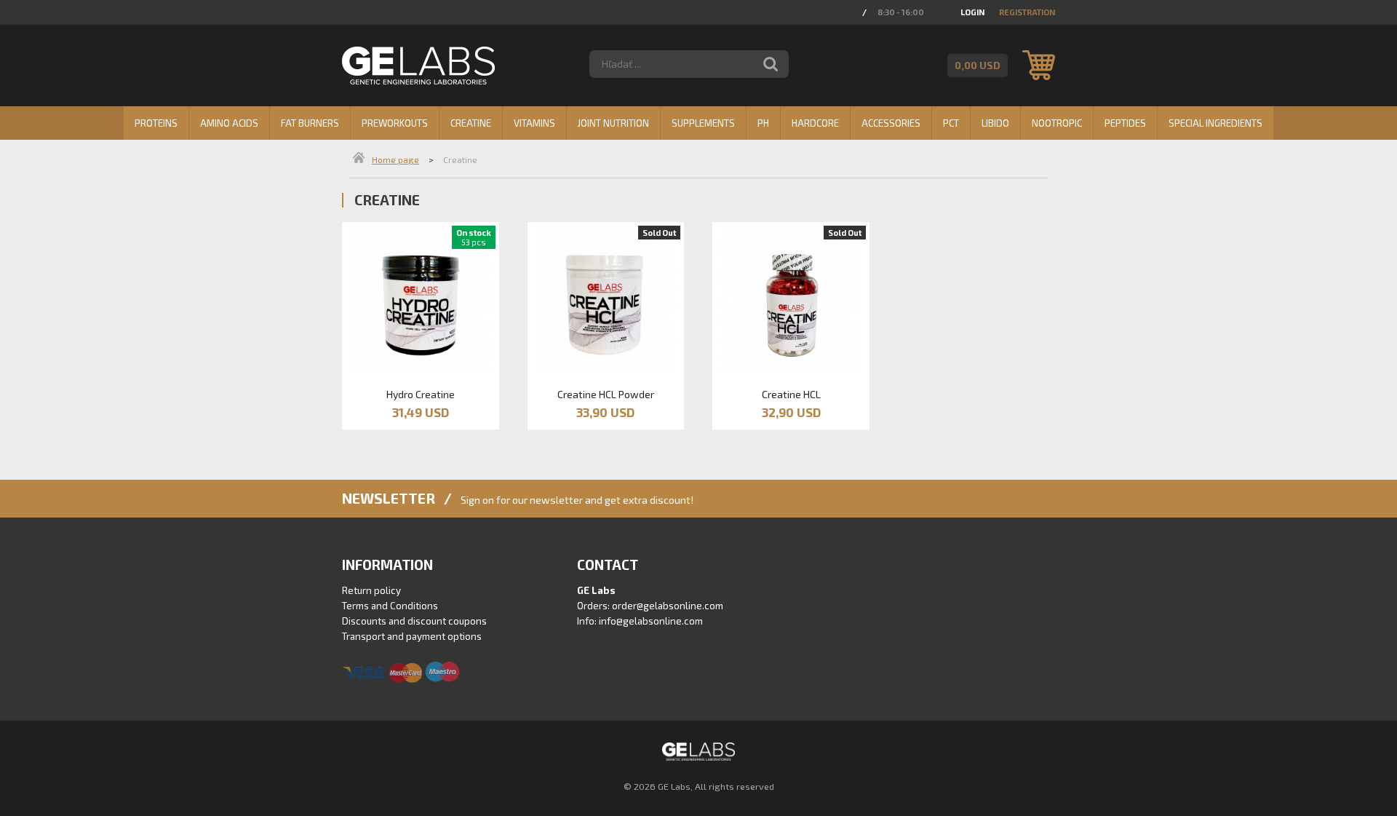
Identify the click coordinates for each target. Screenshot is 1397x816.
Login (972, 12)
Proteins (156, 123)
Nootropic (1057, 123)
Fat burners (310, 123)
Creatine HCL (791, 394)
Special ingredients (1215, 123)
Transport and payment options (412, 636)
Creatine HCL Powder (605, 394)
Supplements (703, 123)
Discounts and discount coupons (414, 621)
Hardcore (815, 123)
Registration (1027, 12)
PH (763, 123)
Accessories (890, 123)
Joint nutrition (613, 123)
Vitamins (534, 123)
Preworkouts (395, 123)
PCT (951, 123)
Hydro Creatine (420, 394)
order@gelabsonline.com (667, 605)
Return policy (371, 590)
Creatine (470, 123)
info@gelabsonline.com (651, 621)
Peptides (1125, 123)
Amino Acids (229, 123)
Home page (395, 159)
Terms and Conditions (390, 605)
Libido (995, 123)
